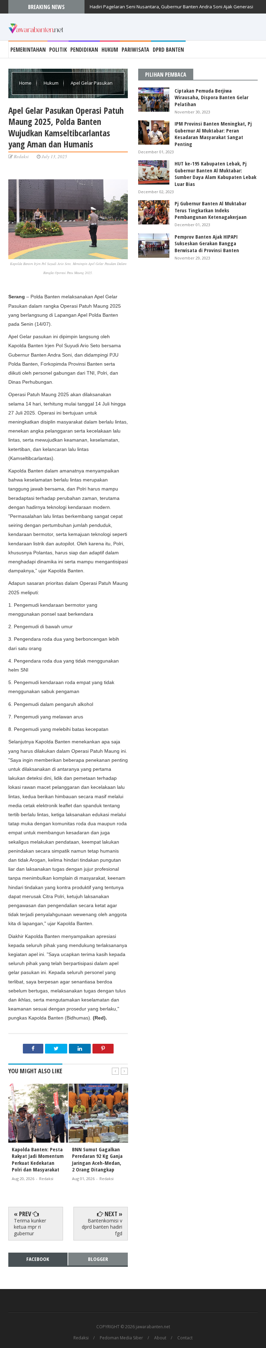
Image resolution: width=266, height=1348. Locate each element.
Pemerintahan (28, 49)
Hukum (109, 49)
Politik (58, 49)
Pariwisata (135, 49)
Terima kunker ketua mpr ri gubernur (30, 1226)
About (160, 1338)
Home (26, 83)
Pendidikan (84, 49)
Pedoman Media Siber (121, 1338)
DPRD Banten (168, 49)
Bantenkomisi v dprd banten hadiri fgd (102, 1226)
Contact (185, 1338)
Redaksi (81, 1338)
